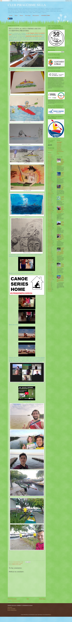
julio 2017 (49, 230)
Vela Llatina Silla (59, 149)
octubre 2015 (50, 260)
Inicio (28, 598)
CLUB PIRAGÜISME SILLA (27, 5)
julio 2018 (49, 213)
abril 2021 (49, 179)
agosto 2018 (49, 212)
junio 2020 (49, 184)
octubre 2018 (50, 209)
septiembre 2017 (50, 227)
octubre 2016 (50, 243)
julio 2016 (49, 247)
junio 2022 (49, 163)
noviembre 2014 (50, 276)
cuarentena (21, 563)
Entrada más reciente (12, 598)
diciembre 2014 (50, 275)
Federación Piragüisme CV (60, 152)
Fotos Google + (59, 147)
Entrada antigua (42, 598)
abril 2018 (49, 217)
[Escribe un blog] (26, 562)
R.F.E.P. (58, 153)
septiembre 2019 (50, 193)
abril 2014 (49, 286)
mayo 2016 (49, 250)
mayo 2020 (49, 186)
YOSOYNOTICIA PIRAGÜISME (59, 142)
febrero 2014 (50, 289)
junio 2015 (49, 266)
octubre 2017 (50, 226)
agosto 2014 (49, 280)
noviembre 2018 (50, 207)
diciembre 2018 (50, 206)
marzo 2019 (49, 201)
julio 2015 (49, 265)
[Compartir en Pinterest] (29, 562)
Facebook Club (59, 144)
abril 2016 (49, 252)
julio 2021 (49, 174)
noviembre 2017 (50, 224)
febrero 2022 (50, 168)
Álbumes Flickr (59, 145)
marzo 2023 (49, 157)
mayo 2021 (49, 177)
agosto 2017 (49, 229)
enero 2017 (49, 239)
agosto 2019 (49, 194)
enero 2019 (49, 204)
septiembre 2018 (50, 210)
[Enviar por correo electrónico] (25, 562)
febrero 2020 (50, 189)
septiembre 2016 (50, 245)
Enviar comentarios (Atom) (16, 601)
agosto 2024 (49, 154)
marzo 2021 (49, 180)
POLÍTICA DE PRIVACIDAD (12, 610)
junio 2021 (49, 176)
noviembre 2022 (50, 158)
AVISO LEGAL (10, 607)
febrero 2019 (50, 203)
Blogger (50, 614)
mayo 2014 (49, 285)
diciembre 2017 (50, 223)
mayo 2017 (49, 233)
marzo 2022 (49, 167)
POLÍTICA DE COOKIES (11, 608)
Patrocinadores (36, 15)
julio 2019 (49, 196)
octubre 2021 (50, 170)
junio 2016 (49, 249)
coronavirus (13, 563)
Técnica (21, 15)
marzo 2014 (49, 288)
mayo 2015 (49, 268)
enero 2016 (49, 256)
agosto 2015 (49, 263)
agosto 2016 (49, 246)
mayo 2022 (49, 164)
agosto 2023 (49, 156)
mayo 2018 (49, 216)
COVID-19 (17, 563)
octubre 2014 (50, 278)
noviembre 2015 (50, 259)
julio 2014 (49, 282)
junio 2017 (49, 232)
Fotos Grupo (28, 15)
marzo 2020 (49, 187)
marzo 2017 (49, 236)
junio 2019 (49, 197)
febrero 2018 (50, 220)
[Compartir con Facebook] (28, 562)
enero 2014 (49, 291)
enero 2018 (49, 222)
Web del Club (59, 148)
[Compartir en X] (27, 562)
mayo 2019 (49, 199)
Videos (16, 15)
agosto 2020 (49, 183)
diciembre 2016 (50, 240)
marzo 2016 (49, 253)
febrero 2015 (50, 272)
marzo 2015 (49, 270)
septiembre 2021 (50, 171)
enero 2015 (49, 273)
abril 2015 (49, 269)
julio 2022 (49, 161)
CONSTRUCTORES (45, 15)
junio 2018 (49, 214)
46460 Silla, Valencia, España (16, 564)
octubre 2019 (50, 191)
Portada (10, 15)
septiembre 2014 (50, 279)
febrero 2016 (50, 255)
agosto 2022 (49, 160)
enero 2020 (49, 190)
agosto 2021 (49, 173)
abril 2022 (49, 166)
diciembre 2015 (50, 258)
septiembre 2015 (50, 262)
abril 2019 (49, 200)
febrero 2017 (50, 237)
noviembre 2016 (50, 242)
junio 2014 (49, 283)
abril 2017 (49, 235)
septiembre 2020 (50, 181)
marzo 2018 (49, 219)
